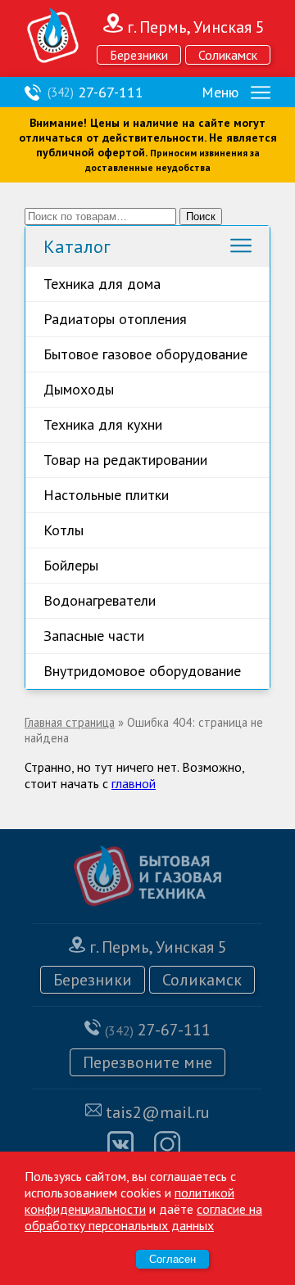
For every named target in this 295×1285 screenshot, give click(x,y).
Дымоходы (78, 389)
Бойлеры (70, 565)
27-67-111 (95, 92)
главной (133, 783)
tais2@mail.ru (158, 1112)
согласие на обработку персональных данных (143, 1217)
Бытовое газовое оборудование (145, 354)
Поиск (201, 216)
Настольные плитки (106, 494)
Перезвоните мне (147, 1062)
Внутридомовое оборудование (142, 670)
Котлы (63, 530)
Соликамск (227, 55)
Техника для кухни (102, 424)
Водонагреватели (99, 600)
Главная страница (70, 722)
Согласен (172, 1259)
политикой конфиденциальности (129, 1200)
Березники (139, 55)
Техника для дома (102, 283)
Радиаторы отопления (115, 318)
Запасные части (93, 635)
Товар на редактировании (125, 459)
